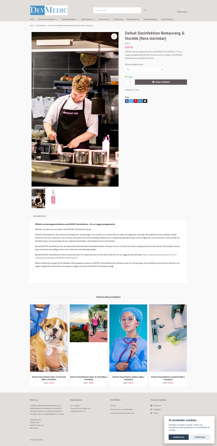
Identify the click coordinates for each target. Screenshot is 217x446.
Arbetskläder (87, 20)
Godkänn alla (178, 437)
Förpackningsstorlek (134, 65)
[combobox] (145, 70)
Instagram (157, 410)
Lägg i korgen (162, 82)
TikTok (155, 414)
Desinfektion (41, 26)
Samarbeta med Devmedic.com (122, 414)
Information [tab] (39, 217)
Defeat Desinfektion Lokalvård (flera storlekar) (168, 378)
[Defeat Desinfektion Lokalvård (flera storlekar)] (168, 339)
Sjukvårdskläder (68, 20)
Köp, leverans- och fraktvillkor (121, 410)
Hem (32, 20)
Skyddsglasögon (150, 20)
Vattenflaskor (167, 20)
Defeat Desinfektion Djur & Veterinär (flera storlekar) (49, 378)
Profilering (118, 20)
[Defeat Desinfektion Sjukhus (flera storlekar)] (128, 339)
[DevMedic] (50, 10)
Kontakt (113, 406)
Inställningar (200, 437)
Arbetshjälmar (133, 20)
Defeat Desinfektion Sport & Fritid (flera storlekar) (88, 378)
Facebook (157, 406)
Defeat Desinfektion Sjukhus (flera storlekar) (128, 378)
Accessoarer (104, 20)
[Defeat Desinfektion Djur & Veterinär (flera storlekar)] (49, 339)
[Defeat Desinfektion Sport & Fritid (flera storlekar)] (88, 339)
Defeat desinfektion (47, 20)
